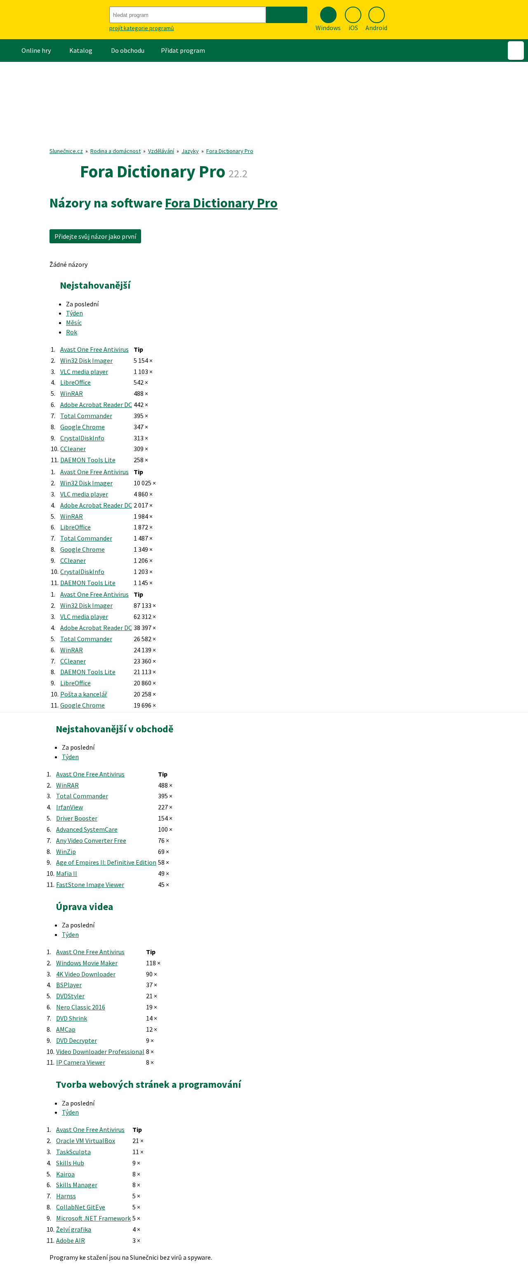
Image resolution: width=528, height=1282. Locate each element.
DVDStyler (70, 996)
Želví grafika (73, 1229)
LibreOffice (75, 382)
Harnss (66, 1196)
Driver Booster (76, 818)
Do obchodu (127, 50)
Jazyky (190, 151)
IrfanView (69, 807)
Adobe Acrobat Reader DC (96, 404)
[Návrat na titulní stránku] (53, 19)
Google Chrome (82, 427)
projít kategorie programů (141, 28)
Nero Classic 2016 (80, 1007)
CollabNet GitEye (80, 1207)
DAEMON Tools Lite (88, 460)
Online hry (36, 50)
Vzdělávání (161, 151)
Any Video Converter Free (91, 840)
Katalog (80, 50)
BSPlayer (69, 985)
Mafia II (66, 873)
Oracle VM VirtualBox (85, 1140)
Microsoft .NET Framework (93, 1218)
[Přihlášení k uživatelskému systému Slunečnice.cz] (516, 50)
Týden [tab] (74, 313)
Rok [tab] (71, 332)
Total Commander (86, 416)
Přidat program (183, 50)
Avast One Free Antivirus (94, 349)
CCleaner (73, 449)
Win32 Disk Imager (86, 360)
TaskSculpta (73, 1152)
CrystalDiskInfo (82, 438)
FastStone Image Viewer (90, 884)
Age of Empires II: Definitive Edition (106, 862)
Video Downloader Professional (100, 1051)
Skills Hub (70, 1163)
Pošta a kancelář (83, 694)
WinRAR (71, 393)
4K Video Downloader (86, 974)
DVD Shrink (71, 1018)
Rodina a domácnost (115, 151)
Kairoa (65, 1174)
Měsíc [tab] (74, 322)
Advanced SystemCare (87, 829)
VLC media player (84, 371)
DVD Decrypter (76, 1040)
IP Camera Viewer (80, 1062)
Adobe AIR (70, 1240)
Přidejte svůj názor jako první (95, 236)
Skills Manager (76, 1185)
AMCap (65, 1029)
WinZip (66, 851)
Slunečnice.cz (66, 151)
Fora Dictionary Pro (229, 151)
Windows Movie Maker (87, 963)
